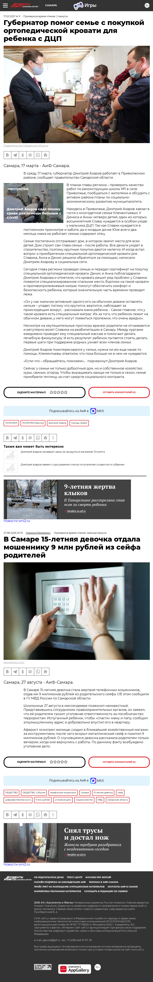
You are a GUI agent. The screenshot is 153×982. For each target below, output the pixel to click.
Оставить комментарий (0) (119, 392)
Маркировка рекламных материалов (57, 891)
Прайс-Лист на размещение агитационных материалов (69, 886)
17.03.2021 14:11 (12, 16)
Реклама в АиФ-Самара (103, 882)
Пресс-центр (74, 877)
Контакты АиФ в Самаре (123, 886)
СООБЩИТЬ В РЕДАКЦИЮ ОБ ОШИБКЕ (106, 891)
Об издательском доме (49, 877)
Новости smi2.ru (17, 521)
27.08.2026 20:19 (13, 532)
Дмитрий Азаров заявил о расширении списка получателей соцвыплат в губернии (72, 464)
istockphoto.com (14, 662)
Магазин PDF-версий (98, 877)
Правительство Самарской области (26, 145)
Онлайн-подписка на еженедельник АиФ (60, 882)
